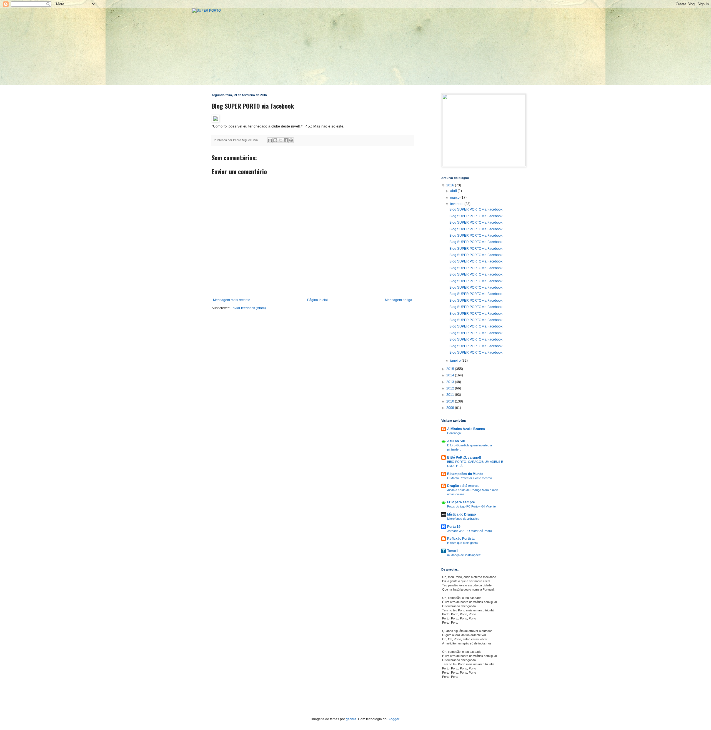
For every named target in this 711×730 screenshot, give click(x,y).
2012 (450, 388)
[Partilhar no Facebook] (286, 140)
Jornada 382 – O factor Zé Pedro (469, 530)
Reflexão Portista (461, 539)
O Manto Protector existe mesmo (469, 478)
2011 (450, 395)
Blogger (393, 719)
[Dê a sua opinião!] (275, 140)
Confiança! (454, 433)
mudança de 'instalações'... (465, 555)
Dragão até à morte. (463, 486)
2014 (450, 375)
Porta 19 (453, 527)
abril (454, 191)
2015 (450, 369)
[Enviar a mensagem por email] (270, 140)
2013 (450, 382)
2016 (450, 185)
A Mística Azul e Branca (466, 429)
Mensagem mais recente (231, 300)
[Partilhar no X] (280, 140)
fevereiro (457, 204)
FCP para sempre (461, 502)
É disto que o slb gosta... (463, 542)
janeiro (456, 360)
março (455, 197)
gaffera (351, 719)
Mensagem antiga (398, 300)
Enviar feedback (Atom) (248, 308)
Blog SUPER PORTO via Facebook (475, 209)
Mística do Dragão (461, 514)
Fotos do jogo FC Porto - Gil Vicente (471, 506)
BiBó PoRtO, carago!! (464, 457)
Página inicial (317, 300)
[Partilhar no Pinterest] (291, 140)
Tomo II (452, 551)
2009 (450, 408)
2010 (450, 401)
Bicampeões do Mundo (465, 474)
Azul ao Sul (456, 441)
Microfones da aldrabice (463, 518)
